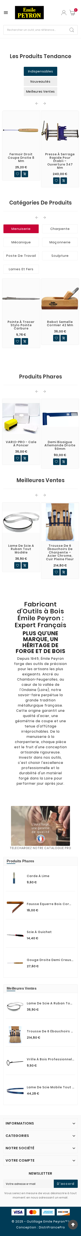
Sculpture (60, 255)
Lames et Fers (21, 269)
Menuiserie (21, 228)
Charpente (60, 228)
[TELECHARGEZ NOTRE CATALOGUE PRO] (40, 826)
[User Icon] (63, 12)
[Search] (72, 30)
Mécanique (21, 242)
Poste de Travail (21, 255)
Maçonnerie (60, 242)
